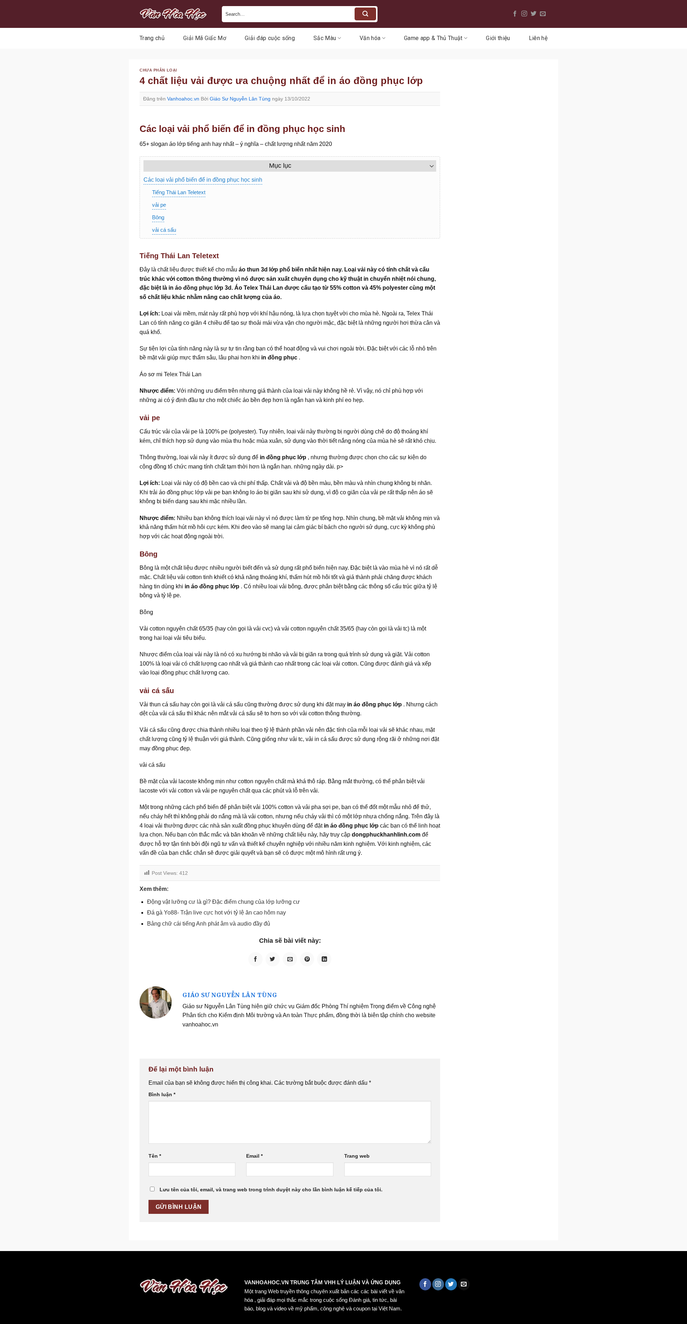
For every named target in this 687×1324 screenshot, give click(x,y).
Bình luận (161, 1094)
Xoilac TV (313, 1266)
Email (254, 1156)
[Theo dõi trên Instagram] (524, 14)
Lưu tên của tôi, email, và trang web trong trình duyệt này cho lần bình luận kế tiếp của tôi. (271, 1189)
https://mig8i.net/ (142, 1266)
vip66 (56, 1266)
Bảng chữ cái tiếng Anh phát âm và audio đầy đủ (208, 924)
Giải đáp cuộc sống (270, 38)
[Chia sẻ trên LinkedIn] (324, 959)
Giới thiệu (498, 38)
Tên (154, 1156)
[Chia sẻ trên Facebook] (255, 959)
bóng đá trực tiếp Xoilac (263, 1266)
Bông (158, 217)
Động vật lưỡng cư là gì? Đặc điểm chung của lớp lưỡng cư (223, 902)
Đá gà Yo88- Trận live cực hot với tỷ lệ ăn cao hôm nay (216, 912)
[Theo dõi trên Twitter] (533, 14)
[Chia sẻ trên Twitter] (272, 959)
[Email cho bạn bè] (290, 959)
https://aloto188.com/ (198, 1266)
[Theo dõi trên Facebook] (515, 14)
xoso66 (33, 1266)
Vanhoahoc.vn (183, 99)
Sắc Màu (324, 38)
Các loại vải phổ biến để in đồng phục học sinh (202, 180)
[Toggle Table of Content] (428, 166)
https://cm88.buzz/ (91, 1266)
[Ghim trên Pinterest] (307, 959)
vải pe (159, 205)
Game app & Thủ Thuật (433, 38)
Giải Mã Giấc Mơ (204, 38)
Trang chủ (152, 38)
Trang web (357, 1156)
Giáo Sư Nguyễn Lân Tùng (240, 99)
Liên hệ (538, 38)
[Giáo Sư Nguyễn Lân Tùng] (156, 1002)
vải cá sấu (164, 230)
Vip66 (8, 1266)
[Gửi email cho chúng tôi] (543, 14)
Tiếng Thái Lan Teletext (178, 192)
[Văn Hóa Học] (175, 14)
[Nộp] (365, 14)
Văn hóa (370, 38)
